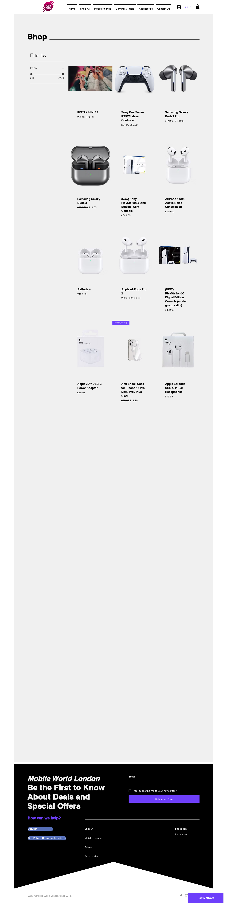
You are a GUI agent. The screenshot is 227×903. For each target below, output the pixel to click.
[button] (198, 6)
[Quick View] (90, 78)
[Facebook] (181, 896)
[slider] (31, 74)
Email (132, 776)
